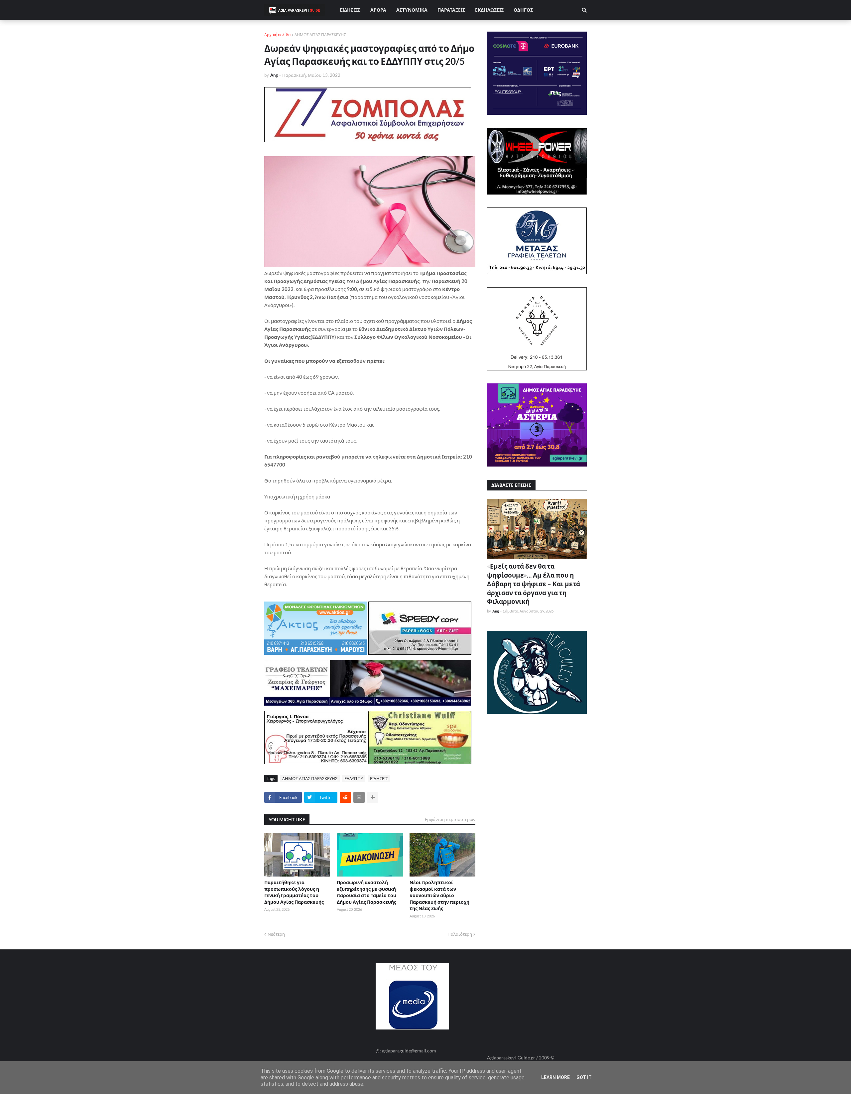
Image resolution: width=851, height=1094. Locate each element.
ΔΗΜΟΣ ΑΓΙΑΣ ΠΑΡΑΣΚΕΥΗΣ (320, 34)
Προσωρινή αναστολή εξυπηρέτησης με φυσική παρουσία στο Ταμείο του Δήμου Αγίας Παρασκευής (366, 892)
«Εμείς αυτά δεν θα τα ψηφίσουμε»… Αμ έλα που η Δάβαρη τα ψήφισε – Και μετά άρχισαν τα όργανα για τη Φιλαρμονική (533, 583)
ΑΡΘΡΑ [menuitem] (378, 10)
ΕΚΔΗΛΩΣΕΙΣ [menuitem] (489, 10)
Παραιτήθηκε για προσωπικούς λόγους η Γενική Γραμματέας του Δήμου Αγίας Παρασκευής (294, 892)
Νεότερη (276, 934)
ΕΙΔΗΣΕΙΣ (379, 778)
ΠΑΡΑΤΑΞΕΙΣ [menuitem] (451, 10)
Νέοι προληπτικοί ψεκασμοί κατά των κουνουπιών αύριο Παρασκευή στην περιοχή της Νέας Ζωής (439, 895)
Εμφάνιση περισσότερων (450, 819)
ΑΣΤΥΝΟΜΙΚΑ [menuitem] (411, 10)
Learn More (555, 1077)
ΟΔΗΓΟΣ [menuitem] (523, 10)
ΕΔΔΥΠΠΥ (353, 778)
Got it (584, 1077)
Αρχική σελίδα (277, 34)
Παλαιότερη (459, 934)
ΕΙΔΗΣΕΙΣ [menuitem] (350, 10)
